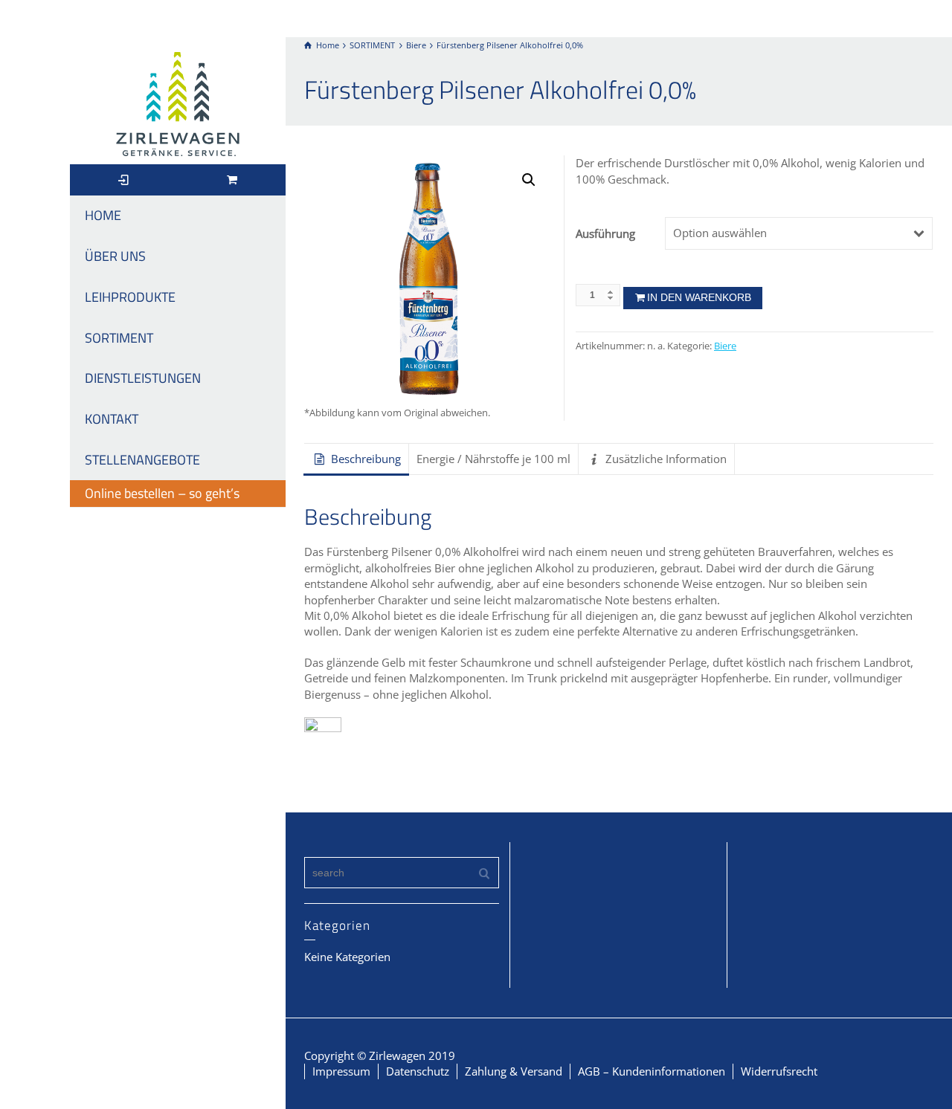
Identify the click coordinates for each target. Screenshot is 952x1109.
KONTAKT (111, 419)
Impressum (341, 1071)
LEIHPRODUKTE (130, 297)
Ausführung (605, 233)
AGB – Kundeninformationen (651, 1071)
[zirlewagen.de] (177, 102)
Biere (725, 346)
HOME (103, 215)
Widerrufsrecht (779, 1071)
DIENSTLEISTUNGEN (143, 378)
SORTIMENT (119, 338)
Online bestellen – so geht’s (162, 493)
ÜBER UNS (115, 256)
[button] (528, 179)
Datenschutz (417, 1071)
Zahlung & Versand (513, 1071)
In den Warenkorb (699, 297)
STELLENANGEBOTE (142, 460)
